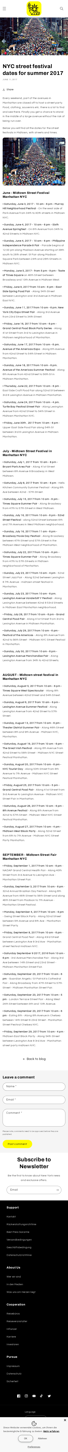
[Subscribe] (57, 1190)
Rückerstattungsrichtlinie (21, 1224)
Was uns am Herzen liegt (21, 1292)
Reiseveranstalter (17, 1321)
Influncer (12, 1329)
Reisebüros (13, 1313)
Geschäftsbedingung (19, 1247)
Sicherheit (12, 1381)
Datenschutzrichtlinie (19, 1255)
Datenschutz (14, 1374)
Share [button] (10, 89)
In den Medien (15, 1284)
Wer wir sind (14, 1277)
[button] (4, 8)
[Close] (65, 1420)
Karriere (11, 1337)
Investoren (13, 1344)
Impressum (13, 1366)
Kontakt (11, 1216)
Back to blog (36, 1059)
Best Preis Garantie (18, 1232)
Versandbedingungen (19, 1240)
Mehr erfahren (51, 1431)
